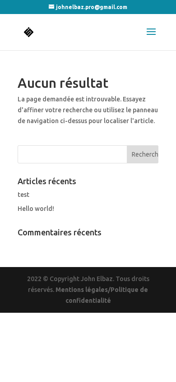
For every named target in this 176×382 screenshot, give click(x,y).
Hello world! (36, 208)
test (23, 194)
